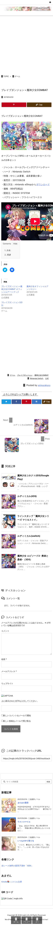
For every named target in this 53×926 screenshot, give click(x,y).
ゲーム (17, 76)
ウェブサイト (7, 683)
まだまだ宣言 (23, 803)
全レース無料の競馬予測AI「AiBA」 (17, 865)
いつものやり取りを (26, 841)
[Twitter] (6, 401)
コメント (5, 631)
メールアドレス (9, 671)
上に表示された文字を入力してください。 (20, 701)
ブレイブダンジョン (24, 375)
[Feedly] (50, 2)
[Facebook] (16, 401)
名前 (4, 659)
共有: (8, 250)
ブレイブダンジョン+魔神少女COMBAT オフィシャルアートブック (11, 289)
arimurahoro (44, 385)
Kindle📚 (5, 881)
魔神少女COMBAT (41, 375)
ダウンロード (43, 184)
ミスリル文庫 (16, 881)
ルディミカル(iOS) (27, 496)
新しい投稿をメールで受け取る (17, 721)
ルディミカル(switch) (28, 535)
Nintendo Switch (36, 378)
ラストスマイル (24, 822)
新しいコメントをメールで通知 (17, 715)
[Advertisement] (26, 43)
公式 (47, 378)
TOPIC (6, 76)
